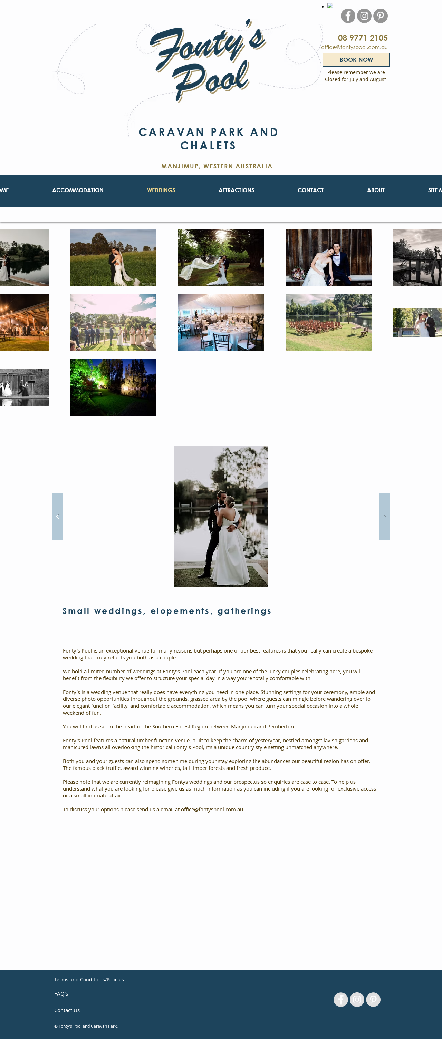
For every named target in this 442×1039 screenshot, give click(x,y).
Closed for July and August (356, 79)
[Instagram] (364, 16)
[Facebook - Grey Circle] (341, 999)
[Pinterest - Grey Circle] (373, 999)
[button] (221, 516)
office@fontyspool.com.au (354, 46)
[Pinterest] (380, 16)
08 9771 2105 (363, 37)
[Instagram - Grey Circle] (357, 999)
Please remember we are (356, 72)
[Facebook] (348, 16)
